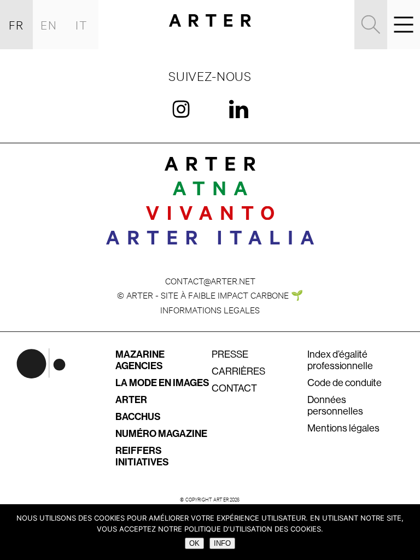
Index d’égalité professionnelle (340, 360)
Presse (230, 354)
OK (194, 543)
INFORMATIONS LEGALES (210, 309)
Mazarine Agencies (140, 360)
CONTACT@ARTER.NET (210, 280)
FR (17, 24)
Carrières (238, 371)
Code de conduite (344, 382)
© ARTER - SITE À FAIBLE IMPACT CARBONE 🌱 (210, 294)
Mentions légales (343, 428)
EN (49, 24)
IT (82, 24)
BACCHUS (138, 417)
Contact (234, 388)
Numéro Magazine (161, 434)
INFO (222, 543)
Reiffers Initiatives (142, 456)
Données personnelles (335, 405)
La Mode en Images (162, 383)
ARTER (131, 400)
